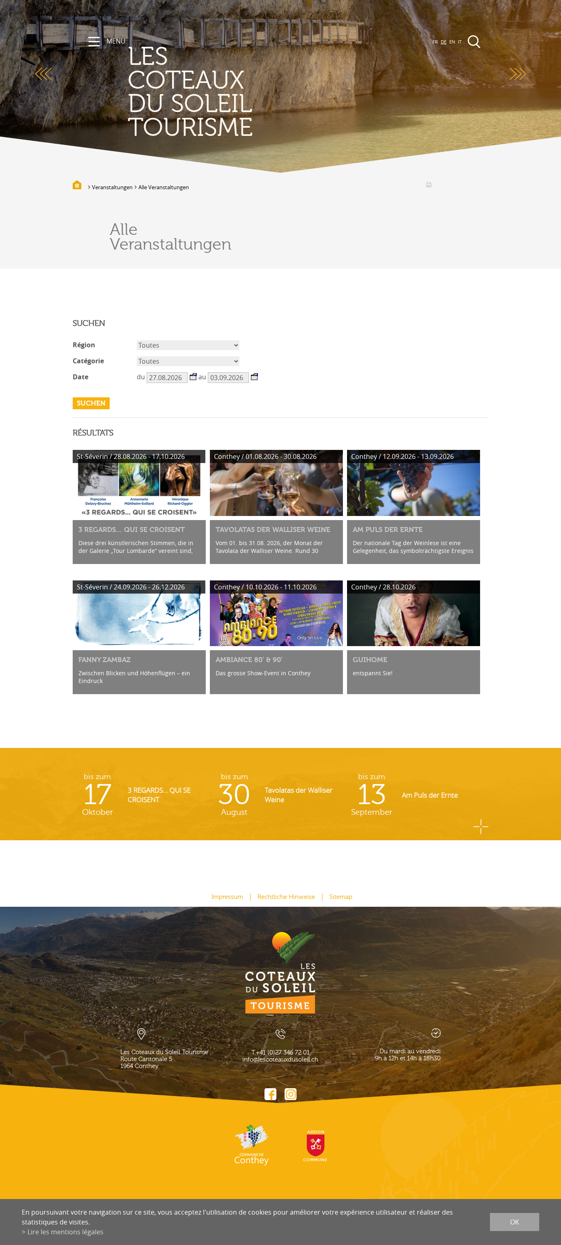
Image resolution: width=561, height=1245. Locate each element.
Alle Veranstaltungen (163, 187)
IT (460, 42)
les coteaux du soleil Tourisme (190, 92)
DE (443, 42)
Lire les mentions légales (65, 1231)
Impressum (227, 897)
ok (514, 1222)
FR (435, 42)
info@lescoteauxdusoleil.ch (280, 1059)
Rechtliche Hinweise (286, 897)
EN (452, 42)
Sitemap (340, 897)
